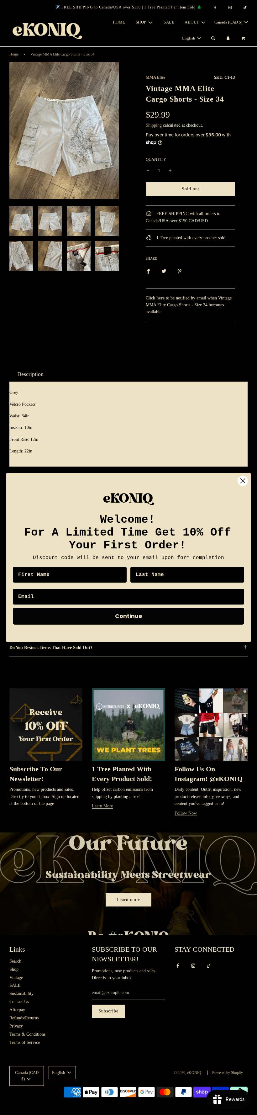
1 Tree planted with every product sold (190, 237)
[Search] (212, 38)
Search (15, 961)
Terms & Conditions (27, 1034)
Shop (13, 969)
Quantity (156, 159)
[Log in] (228, 38)
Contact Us (19, 1001)
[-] (148, 171)
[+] (170, 171)
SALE (169, 22)
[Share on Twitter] (164, 271)
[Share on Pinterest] (179, 271)
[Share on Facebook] (148, 271)
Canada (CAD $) (228, 22)
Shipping (154, 125)
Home (119, 22)
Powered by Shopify (227, 1072)
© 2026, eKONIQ (187, 1072)
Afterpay (17, 1009)
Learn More (102, 806)
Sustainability (21, 993)
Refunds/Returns (24, 1018)
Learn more (128, 899)
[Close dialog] (242, 480)
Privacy (16, 1026)
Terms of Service (24, 1042)
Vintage (16, 977)
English (189, 38)
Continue (128, 616)
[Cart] (244, 38)
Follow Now (186, 813)
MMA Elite (155, 77)
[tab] (30, 374)
